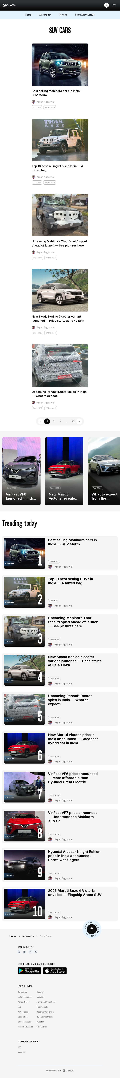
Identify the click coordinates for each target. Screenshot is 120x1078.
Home (28, 14)
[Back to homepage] (9, 5)
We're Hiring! (23, 1012)
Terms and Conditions (46, 1002)
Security (40, 992)
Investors (41, 1022)
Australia (21, 1052)
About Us (40, 997)
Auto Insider (45, 14)
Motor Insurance (24, 997)
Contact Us (22, 992)
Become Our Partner (45, 1012)
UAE (19, 1047)
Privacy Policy (24, 1002)
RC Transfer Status (45, 1017)
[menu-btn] (114, 5)
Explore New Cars (25, 1027)
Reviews (63, 14)
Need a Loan (23, 1017)
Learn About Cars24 (85, 14)
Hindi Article (42, 1027)
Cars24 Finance (24, 1022)
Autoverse (28, 936)
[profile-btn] (106, 5)
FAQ (19, 1007)
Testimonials (42, 1007)
